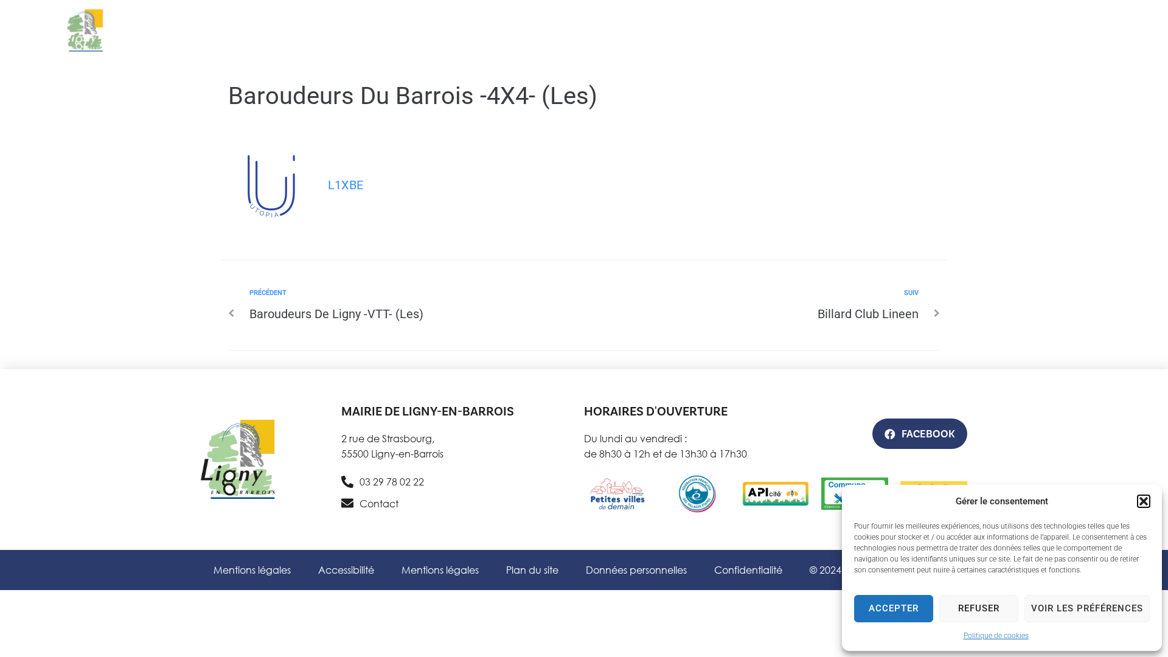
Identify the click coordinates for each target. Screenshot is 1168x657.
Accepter (894, 608)
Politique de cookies (996, 635)
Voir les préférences (1087, 608)
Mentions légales (252, 569)
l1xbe (345, 185)
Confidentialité (748, 569)
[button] (1144, 501)
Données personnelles (636, 569)
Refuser (978, 608)
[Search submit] (864, 50)
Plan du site (532, 569)
